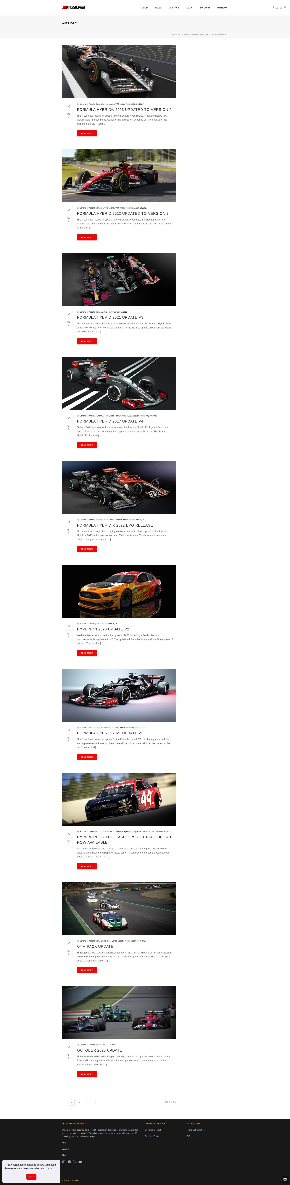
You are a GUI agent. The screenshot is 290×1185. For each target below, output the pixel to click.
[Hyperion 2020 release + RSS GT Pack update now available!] (119, 799)
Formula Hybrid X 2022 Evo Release (115, 525)
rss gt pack (136, 832)
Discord (205, 8)
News (158, 8)
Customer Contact (153, 1130)
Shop (145, 8)
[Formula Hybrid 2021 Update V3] (119, 279)
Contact (174, 8)
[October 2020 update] (119, 1012)
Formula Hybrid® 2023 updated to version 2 (124, 110)
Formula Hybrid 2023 (110, 104)
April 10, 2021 (113, 624)
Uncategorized (95, 624)
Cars (190, 8)
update (122, 104)
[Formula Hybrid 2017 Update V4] (119, 383)
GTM (109, 941)
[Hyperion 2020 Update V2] (119, 591)
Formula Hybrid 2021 (110, 728)
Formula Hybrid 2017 (123, 416)
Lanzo (114, 941)
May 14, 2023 (137, 104)
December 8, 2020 (138, 941)
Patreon (222, 8)
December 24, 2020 (163, 832)
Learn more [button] (46, 1168)
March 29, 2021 (138, 728)
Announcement (95, 416)
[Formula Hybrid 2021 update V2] (119, 695)
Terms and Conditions (196, 1130)
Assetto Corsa (94, 104)
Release (118, 520)
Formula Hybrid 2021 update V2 (110, 733)
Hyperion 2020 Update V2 (103, 629)
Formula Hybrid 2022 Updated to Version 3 (123, 213)
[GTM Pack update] (119, 908)
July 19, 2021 (140, 520)
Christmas (119, 832)
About (64, 1155)
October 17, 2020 (109, 1045)
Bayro (103, 941)
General (83, 104)
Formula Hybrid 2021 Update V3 (110, 317)
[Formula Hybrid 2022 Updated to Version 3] (119, 175)
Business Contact (153, 1136)
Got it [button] (31, 1176)
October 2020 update (99, 1050)
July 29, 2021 (151, 416)
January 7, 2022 (120, 312)
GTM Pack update (95, 946)
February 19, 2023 (139, 208)
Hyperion (128, 832)
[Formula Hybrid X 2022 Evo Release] (119, 487)
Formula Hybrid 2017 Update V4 (110, 421)
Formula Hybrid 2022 (110, 208)
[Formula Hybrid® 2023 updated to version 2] (119, 71)
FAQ (188, 1136)
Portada (176, 35)
